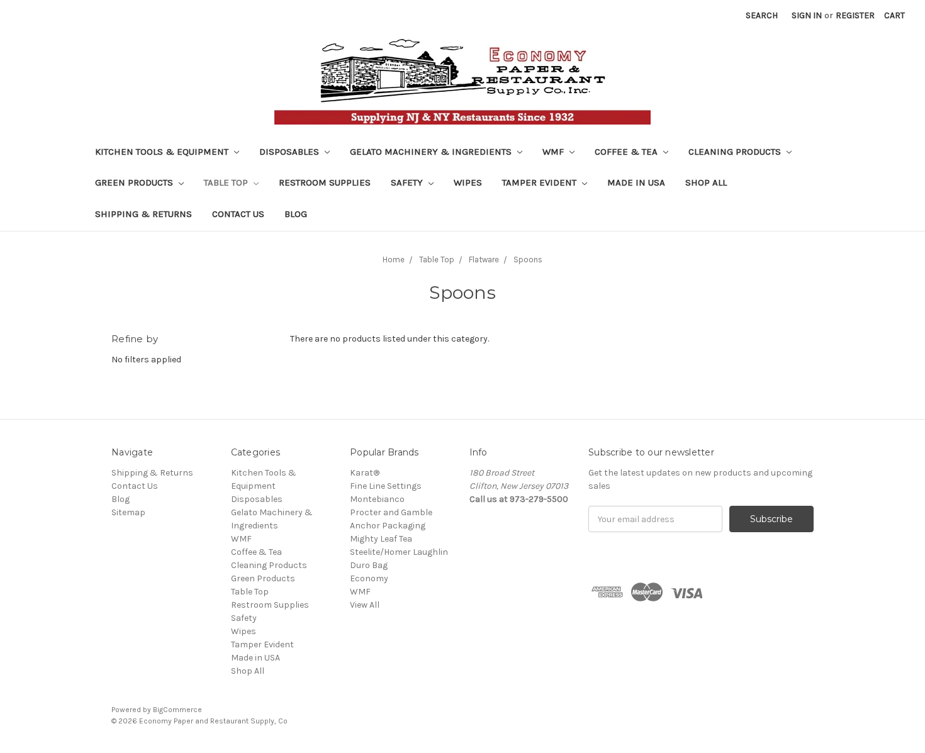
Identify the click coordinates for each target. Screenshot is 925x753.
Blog (295, 214)
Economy (369, 578)
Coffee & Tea (627, 151)
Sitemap (128, 512)
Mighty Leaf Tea (381, 538)
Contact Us (238, 214)
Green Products (135, 182)
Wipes (468, 182)
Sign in (807, 15)
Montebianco (377, 499)
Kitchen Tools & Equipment (163, 151)
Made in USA (636, 182)
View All (364, 605)
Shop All (706, 182)
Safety (408, 182)
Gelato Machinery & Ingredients (432, 151)
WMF (554, 151)
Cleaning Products (735, 151)
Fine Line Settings (386, 486)
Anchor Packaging (387, 525)
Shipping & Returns (143, 214)
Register (855, 15)
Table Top (227, 182)
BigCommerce (177, 709)
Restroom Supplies (325, 182)
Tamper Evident (540, 182)
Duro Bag (369, 565)
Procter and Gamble (391, 512)
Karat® (364, 472)
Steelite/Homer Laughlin (399, 552)
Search (762, 15)
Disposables (290, 151)
